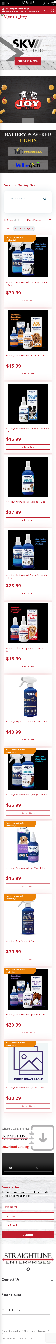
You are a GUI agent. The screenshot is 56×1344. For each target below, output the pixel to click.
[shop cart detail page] (52, 3)
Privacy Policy (8, 1338)
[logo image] (28, 3)
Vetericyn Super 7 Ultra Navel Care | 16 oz (27, 721)
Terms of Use (25, 1338)
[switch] (16, 220)
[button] (46, 3)
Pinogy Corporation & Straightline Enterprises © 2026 (26, 1332)
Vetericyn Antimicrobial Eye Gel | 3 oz (25, 1087)
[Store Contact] (8, 3)
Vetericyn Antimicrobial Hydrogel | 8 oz (25, 501)
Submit (28, 1235)
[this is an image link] (28, 1258)
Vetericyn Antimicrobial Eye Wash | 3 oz (26, 868)
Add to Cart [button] (28, 373)
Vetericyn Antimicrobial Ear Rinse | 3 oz (26, 355)
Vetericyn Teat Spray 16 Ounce (21, 941)
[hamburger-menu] (3, 3)
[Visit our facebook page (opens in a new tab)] (28, 1269)
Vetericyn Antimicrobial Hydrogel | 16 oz (26, 794)
